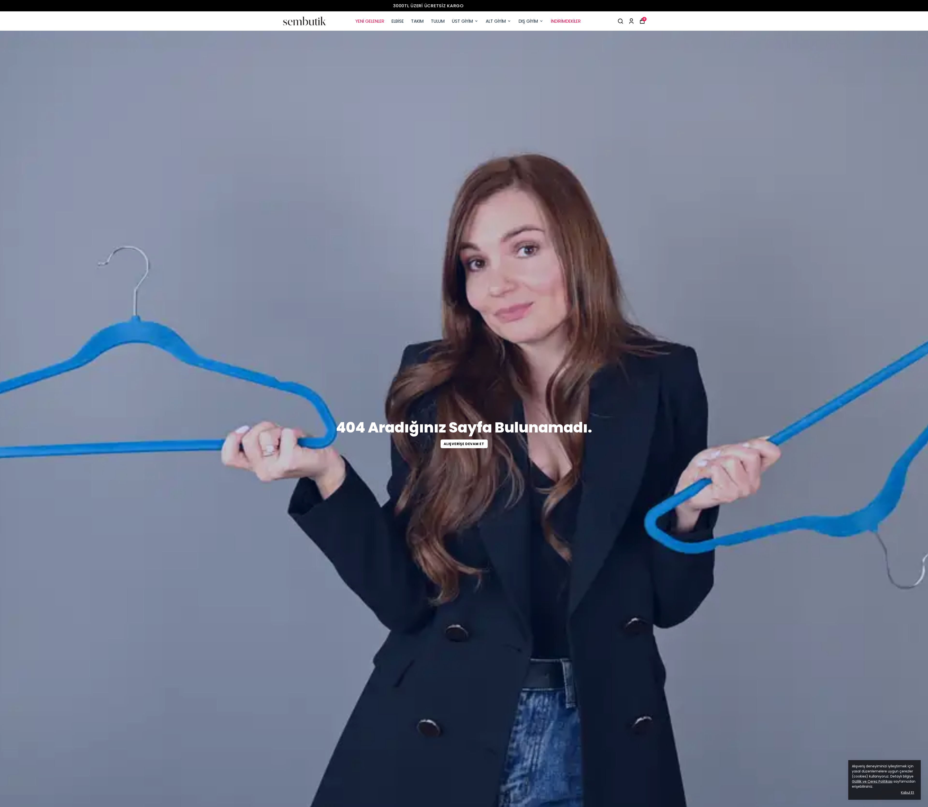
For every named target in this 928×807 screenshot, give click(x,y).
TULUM (438, 21)
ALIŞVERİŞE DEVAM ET (464, 443)
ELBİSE (398, 21)
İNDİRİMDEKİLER (566, 21)
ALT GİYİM (496, 21)
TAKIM (417, 21)
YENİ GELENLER (369, 21)
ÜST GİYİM (462, 21)
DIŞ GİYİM (528, 21)
